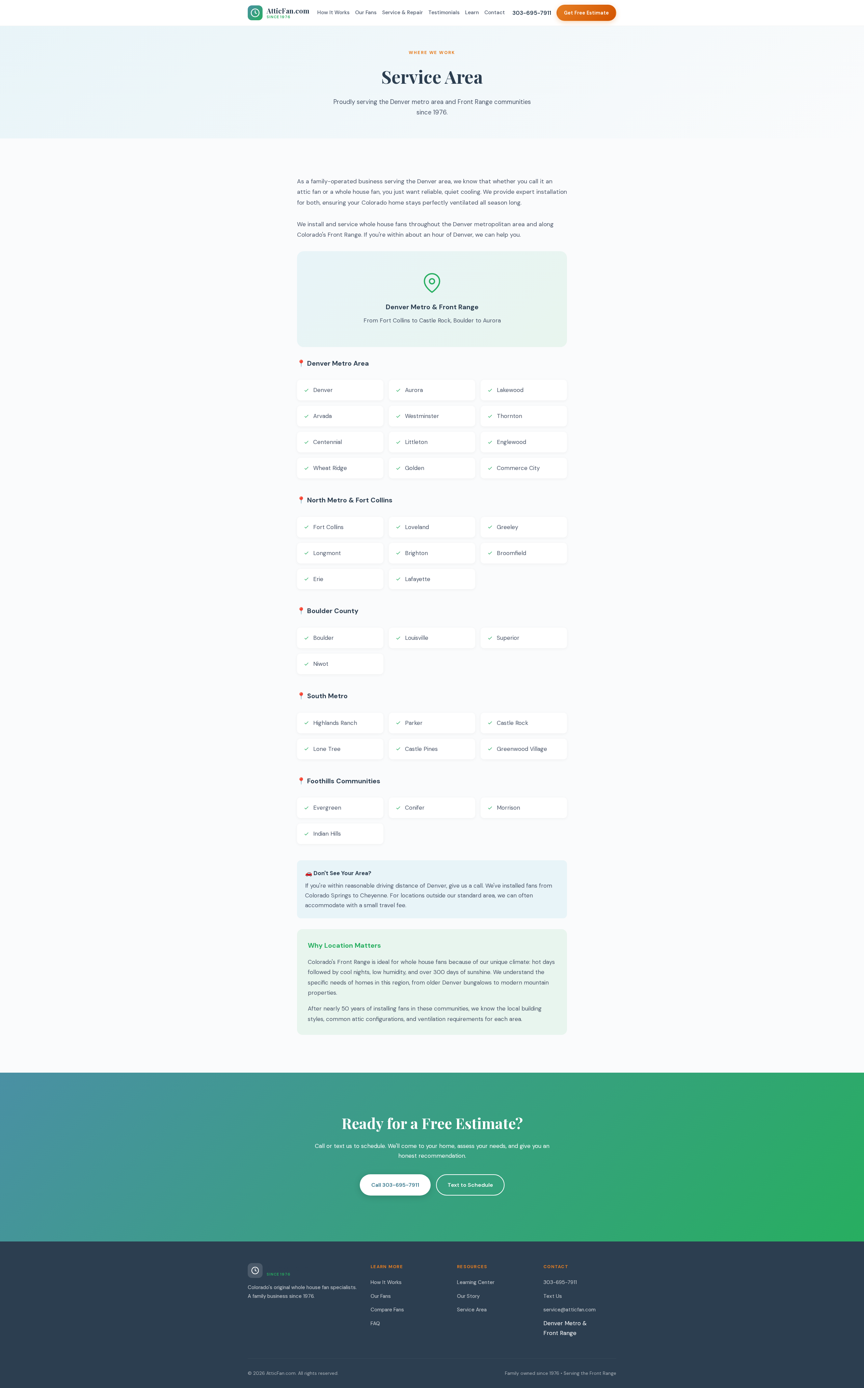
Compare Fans (387, 1309)
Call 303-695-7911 (395, 1184)
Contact (494, 12)
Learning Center (475, 1282)
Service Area (472, 1309)
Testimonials (444, 12)
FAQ (375, 1323)
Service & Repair (402, 12)
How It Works (333, 12)
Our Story (468, 1296)
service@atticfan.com (569, 1309)
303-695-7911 (531, 13)
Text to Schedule (470, 1184)
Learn (472, 12)
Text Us (552, 1296)
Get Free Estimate (586, 13)
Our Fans (366, 12)
